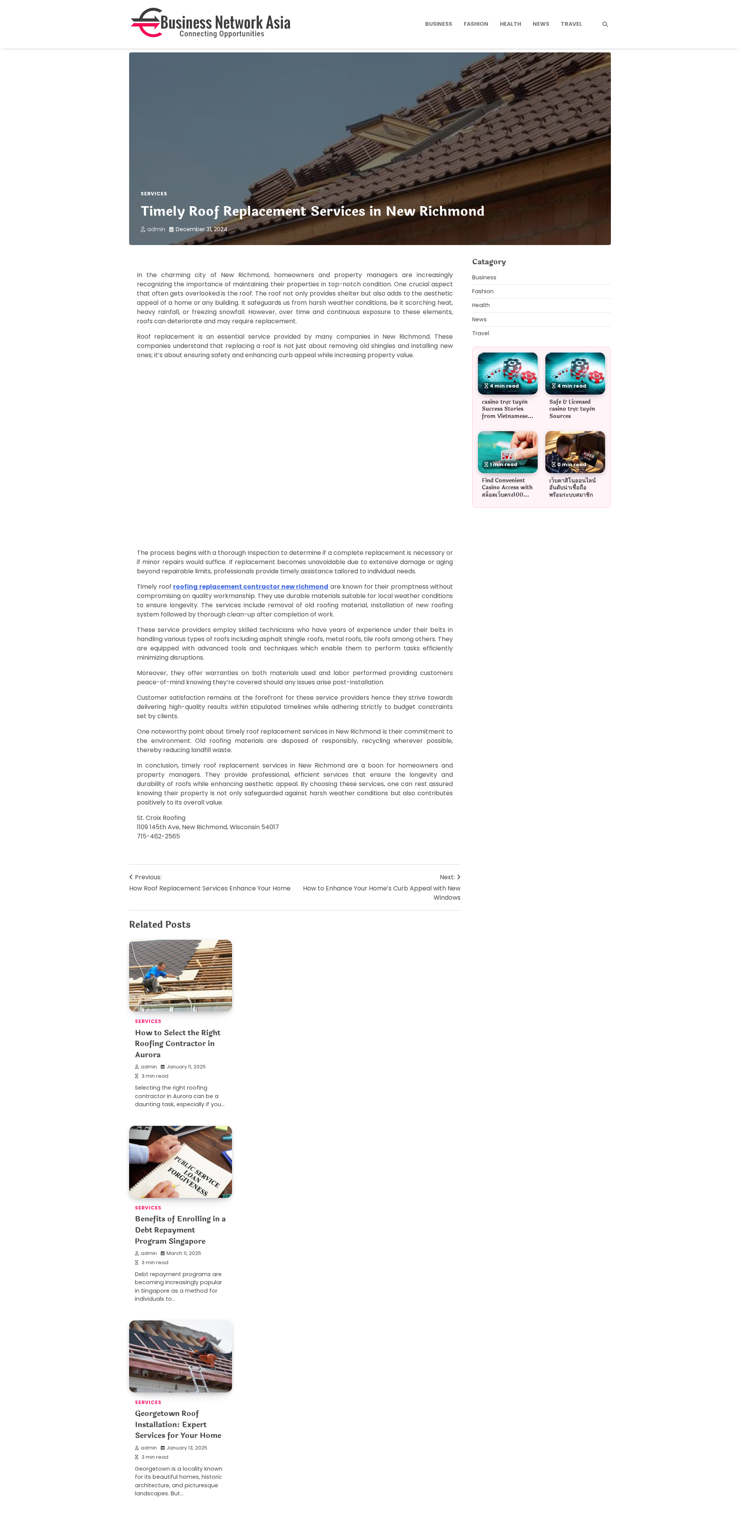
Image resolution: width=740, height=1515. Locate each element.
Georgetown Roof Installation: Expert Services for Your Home (178, 1424)
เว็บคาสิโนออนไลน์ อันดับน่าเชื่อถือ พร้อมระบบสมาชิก (572, 487)
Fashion (476, 24)
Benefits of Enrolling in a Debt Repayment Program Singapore (180, 1230)
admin (156, 229)
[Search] (605, 24)
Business (438, 24)
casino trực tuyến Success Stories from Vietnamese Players (505, 413)
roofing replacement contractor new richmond (250, 586)
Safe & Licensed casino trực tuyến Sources (572, 409)
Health (510, 24)
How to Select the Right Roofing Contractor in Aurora (177, 1044)
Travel (571, 24)
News (541, 24)
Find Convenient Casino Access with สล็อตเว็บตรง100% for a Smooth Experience (507, 494)
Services (154, 193)
